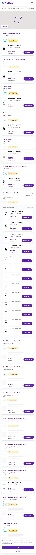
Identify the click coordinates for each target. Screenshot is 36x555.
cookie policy (9, 543)
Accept (19, 548)
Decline (18, 551)
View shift (26, 217)
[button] (32, 2)
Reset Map (4, 26)
